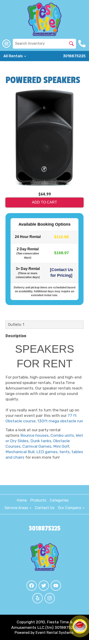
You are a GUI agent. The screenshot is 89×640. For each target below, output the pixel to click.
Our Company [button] (70, 508)
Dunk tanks (40, 441)
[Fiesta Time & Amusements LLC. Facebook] (31, 585)
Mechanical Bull (19, 451)
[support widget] (80, 626)
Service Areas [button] (17, 508)
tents (64, 451)
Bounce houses (34, 435)
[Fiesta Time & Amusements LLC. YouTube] (56, 585)
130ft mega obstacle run (60, 421)
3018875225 (74, 56)
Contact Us (44, 508)
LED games (47, 451)
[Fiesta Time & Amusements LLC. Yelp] (37, 598)
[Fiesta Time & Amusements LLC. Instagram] (49, 598)
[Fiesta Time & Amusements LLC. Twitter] (44, 585)
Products (38, 500)
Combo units (62, 435)
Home (22, 500)
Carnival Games (36, 446)
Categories (59, 500)
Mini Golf (61, 446)
